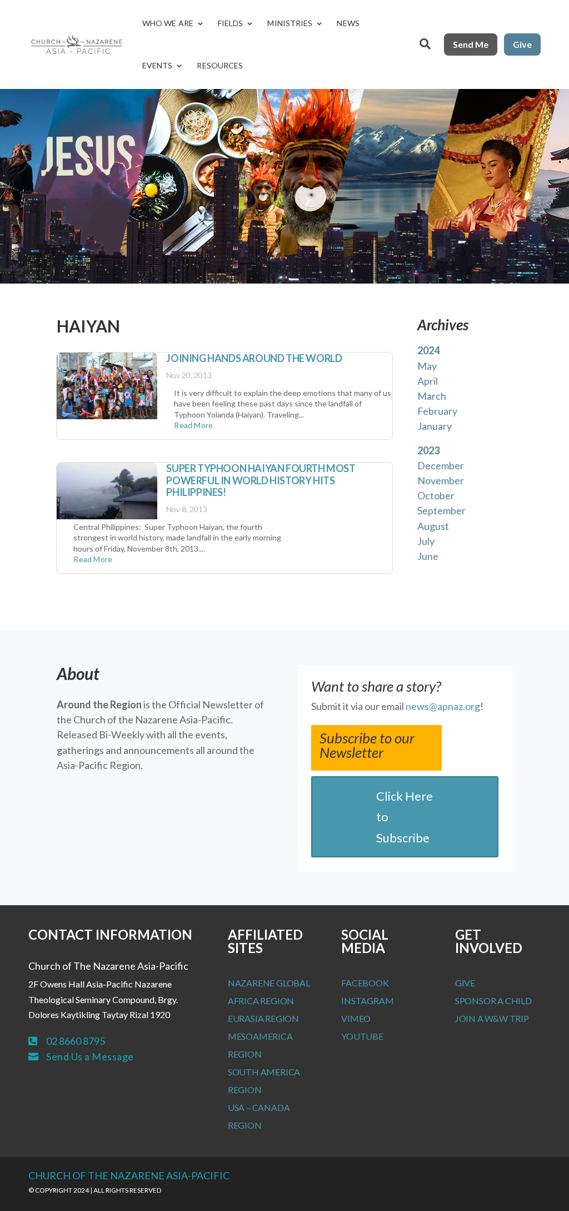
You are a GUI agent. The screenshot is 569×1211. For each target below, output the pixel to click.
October (436, 495)
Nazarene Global (269, 982)
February (437, 411)
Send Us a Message (90, 1056)
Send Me (470, 44)
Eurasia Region (263, 1018)
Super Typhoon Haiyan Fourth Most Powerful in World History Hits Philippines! (260, 480)
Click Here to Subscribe (404, 816)
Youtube (362, 1036)
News (348, 23)
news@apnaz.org (443, 706)
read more (193, 425)
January (434, 426)
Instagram (367, 1000)
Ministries (289, 23)
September (441, 510)
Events (157, 65)
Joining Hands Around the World (254, 358)
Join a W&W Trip (492, 1018)
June (427, 556)
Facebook (364, 982)
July (426, 541)
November (440, 480)
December (440, 465)
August (433, 526)
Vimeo (356, 1018)
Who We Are (167, 23)
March (431, 396)
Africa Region (261, 1000)
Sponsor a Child (493, 1000)
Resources (220, 65)
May (427, 366)
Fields (230, 23)
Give (522, 44)
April (427, 381)
